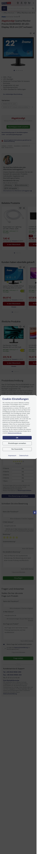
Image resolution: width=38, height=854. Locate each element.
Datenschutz (23, 456)
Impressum (12, 456)
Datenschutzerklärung (15, 433)
